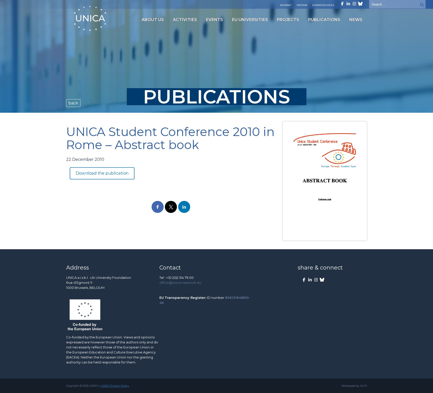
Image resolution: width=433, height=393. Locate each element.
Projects (288, 19)
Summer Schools (323, 5)
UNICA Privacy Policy (115, 385)
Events (214, 19)
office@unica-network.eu (180, 283)
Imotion (302, 5)
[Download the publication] (325, 180)
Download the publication (102, 173)
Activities (185, 19)
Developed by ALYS (354, 385)
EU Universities (250, 19)
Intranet (286, 5)
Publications (324, 19)
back (73, 103)
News (355, 19)
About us (153, 19)
